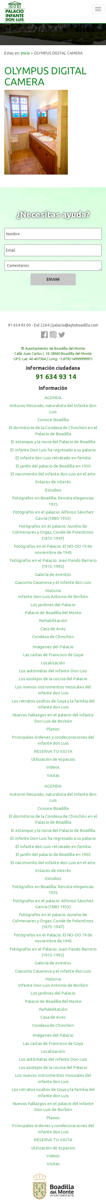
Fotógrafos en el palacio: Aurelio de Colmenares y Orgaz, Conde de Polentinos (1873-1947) (53, 532)
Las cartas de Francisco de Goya (53, 654)
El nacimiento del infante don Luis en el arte (53, 473)
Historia (53, 590)
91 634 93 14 (56, 377)
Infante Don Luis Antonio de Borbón (53, 596)
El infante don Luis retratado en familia (53, 457)
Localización (53, 662)
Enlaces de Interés (53, 481)
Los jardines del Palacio (53, 604)
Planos (53, 729)
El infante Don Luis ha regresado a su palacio (53, 449)
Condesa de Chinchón (53, 636)
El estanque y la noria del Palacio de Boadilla (53, 441)
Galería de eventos (53, 574)
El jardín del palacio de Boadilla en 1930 (53, 466)
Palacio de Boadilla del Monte (53, 612)
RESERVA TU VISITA (53, 751)
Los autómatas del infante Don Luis (53, 670)
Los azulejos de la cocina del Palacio (53, 678)
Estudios (53, 490)
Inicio (25, 53)
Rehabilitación (53, 620)
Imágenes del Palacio (53, 646)
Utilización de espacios (53, 759)
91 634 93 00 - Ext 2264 (28, 325)
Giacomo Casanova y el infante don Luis (53, 582)
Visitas (53, 775)
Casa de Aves (53, 628)
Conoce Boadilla (53, 419)
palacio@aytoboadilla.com (75, 325)
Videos (53, 767)
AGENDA (53, 397)
